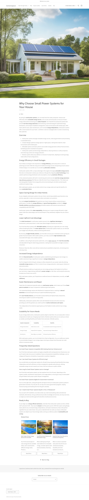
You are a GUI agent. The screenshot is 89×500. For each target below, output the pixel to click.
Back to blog (45, 460)
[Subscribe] (55, 479)
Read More (28, 453)
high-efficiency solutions (25, 180)
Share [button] (22, 114)
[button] (23, 5)
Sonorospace (11, 496)
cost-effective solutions (35, 205)
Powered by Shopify (17, 496)
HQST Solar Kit (52, 241)
